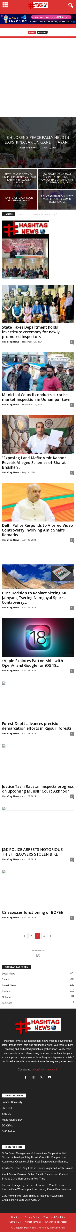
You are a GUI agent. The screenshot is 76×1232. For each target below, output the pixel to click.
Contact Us (14, 1221)
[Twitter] (42, 1077)
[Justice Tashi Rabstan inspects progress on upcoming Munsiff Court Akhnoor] (38, 763)
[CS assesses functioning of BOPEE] (38, 889)
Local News (33, 214)
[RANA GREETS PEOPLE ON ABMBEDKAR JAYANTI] (19, 204)
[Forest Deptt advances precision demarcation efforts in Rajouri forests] (38, 700)
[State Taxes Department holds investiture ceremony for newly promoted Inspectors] (38, 304)
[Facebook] (26, 1077)
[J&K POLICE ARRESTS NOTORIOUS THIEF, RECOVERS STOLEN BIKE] (38, 826)
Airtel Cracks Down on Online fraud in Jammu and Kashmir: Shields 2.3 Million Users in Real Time (35, 1176)
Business (7, 1003)
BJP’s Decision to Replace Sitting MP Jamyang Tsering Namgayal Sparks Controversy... (34, 597)
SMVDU (6, 1113)
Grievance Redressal (56, 1221)
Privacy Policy (32, 1217)
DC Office (7, 1125)
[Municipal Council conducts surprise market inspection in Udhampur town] (38, 371)
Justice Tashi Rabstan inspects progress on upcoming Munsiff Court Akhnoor (38, 789)
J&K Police (8, 1131)
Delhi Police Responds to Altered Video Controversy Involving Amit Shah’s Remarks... (37, 530)
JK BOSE (7, 1107)
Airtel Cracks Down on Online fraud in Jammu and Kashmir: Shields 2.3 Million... (19, 178)
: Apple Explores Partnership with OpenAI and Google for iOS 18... (32, 663)
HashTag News (28, 147)
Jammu (32, 32)
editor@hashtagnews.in (45, 1069)
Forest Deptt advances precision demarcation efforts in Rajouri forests (37, 726)
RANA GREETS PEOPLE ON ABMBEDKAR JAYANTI (19, 199)
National (6, 997)
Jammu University (12, 1102)
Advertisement (33, 1221)
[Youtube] (50, 1077)
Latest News (9, 985)
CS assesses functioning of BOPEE (32, 912)
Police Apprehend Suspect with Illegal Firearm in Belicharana (57, 199)
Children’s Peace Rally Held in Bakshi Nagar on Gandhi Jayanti (38, 140)
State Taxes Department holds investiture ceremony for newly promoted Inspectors (31, 332)
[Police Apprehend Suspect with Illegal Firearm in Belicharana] (57, 204)
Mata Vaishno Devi (12, 1119)
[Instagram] (34, 1077)
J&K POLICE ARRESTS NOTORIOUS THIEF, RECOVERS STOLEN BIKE (32, 852)
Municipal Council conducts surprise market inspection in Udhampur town (37, 397)
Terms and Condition (54, 1217)
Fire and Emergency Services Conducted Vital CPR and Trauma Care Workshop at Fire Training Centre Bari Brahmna (36, 1187)
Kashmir (42, 32)
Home (21, 214)
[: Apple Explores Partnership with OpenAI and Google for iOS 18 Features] (38, 637)
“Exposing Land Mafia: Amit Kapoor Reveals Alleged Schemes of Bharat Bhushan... (34, 462)
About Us (15, 1217)
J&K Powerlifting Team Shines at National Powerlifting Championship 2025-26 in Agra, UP (57, 178)
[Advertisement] (38, 76)
